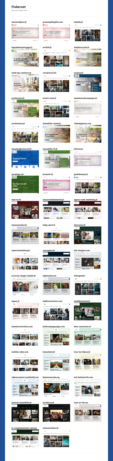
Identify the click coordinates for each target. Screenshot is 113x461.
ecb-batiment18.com (83, 377)
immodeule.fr (49, 351)
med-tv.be (16, 199)
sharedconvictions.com (22, 326)
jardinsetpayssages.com (54, 326)
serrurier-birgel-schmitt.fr (24, 275)
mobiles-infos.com (20, 351)
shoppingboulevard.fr (22, 148)
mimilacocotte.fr (81, 47)
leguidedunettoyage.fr (22, 47)
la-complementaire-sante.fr (24, 428)
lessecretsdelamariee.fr (53, 199)
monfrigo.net (18, 174)
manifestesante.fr (82, 301)
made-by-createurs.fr (21, 72)
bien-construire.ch (82, 326)
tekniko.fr (78, 22)
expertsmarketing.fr (21, 250)
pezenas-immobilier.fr (22, 402)
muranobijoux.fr (19, 22)
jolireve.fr (78, 148)
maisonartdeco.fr (51, 428)
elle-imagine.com (82, 250)
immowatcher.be (19, 225)
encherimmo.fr (18, 123)
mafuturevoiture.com (52, 301)
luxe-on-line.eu (81, 402)
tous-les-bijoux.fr (82, 351)
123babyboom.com (82, 123)
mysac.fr (16, 301)
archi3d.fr (47, 47)
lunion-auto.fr (49, 98)
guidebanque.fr (81, 174)
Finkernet (19, 7)
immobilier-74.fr (50, 148)
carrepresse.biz (49, 72)
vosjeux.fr (78, 72)
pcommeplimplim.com (53, 22)
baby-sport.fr (49, 225)
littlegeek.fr (79, 275)
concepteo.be (49, 250)
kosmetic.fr (48, 174)
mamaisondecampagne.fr (85, 98)
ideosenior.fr (80, 225)
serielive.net (48, 402)
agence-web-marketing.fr (86, 199)
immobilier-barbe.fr (52, 123)
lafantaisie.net (49, 275)
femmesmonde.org (51, 377)
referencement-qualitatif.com (25, 377)
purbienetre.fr (18, 98)
